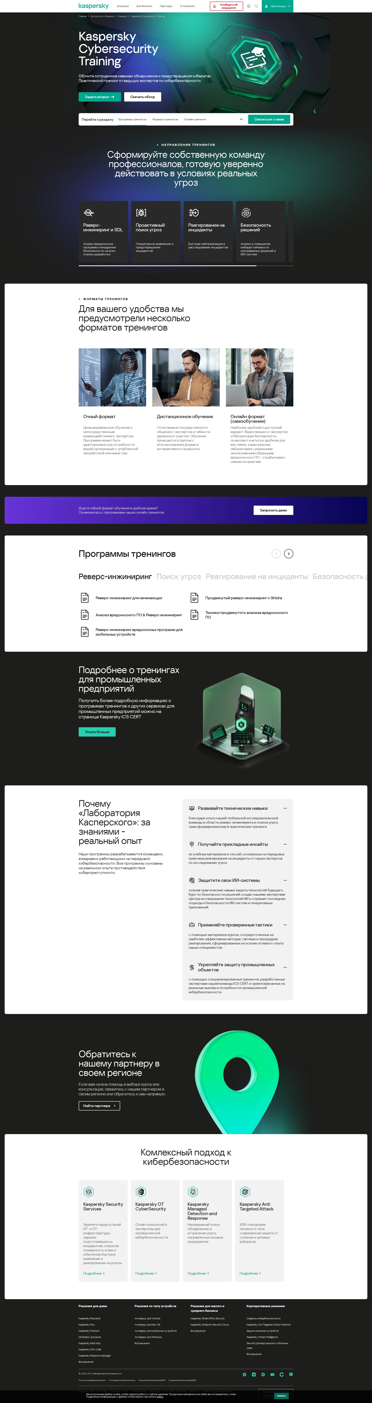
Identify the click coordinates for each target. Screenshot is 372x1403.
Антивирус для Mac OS (147, 1324)
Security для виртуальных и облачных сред (267, 1345)
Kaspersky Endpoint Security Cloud (210, 1324)
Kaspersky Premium (89, 1330)
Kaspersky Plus (87, 1324)
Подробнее (92, 1273)
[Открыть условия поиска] (256, 6)
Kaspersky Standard (90, 1318)
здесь (160, 1396)
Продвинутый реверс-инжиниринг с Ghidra (243, 598)
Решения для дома (93, 1306)
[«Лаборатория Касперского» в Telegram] (244, 1374)
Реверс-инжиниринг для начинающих (129, 598)
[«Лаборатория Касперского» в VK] (253, 1374)
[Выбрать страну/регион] (248, 6)
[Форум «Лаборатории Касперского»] (281, 1374)
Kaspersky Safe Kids (89, 1343)
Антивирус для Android (147, 1318)
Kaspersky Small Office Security (208, 1318)
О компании (187, 6)
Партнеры (166, 6)
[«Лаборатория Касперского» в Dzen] (263, 1374)
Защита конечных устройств (263, 1330)
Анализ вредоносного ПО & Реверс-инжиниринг (139, 615)
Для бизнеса (144, 6)
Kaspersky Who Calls (90, 1349)
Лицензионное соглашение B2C (152, 1380)
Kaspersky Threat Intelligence (262, 1337)
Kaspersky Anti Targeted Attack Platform (269, 1324)
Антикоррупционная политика (122, 1380)
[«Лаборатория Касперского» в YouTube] (272, 1374)
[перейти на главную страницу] (94, 6)
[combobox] (241, 119)
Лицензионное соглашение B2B (182, 1380)
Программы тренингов (132, 119)
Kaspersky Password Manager (95, 1355)
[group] (186, 615)
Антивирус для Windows (148, 1337)
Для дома (123, 6)
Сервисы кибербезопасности (264, 1318)
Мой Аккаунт (279, 6)
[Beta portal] (291, 1374)
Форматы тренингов (165, 119)
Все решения (86, 1361)
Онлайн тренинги (195, 119)
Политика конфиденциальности (92, 1380)
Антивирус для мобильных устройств (156, 1330)
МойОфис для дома (90, 1337)
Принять (281, 1396)
